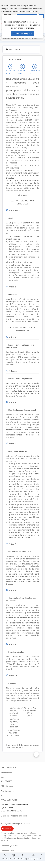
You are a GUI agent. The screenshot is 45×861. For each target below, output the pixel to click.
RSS (2, 777)
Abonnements (6, 772)
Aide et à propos (7, 786)
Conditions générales (9, 845)
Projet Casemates (8, 791)
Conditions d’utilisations (10, 850)
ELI (2, 796)
